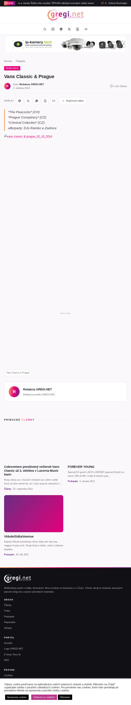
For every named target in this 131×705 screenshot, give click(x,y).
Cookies (8, 675)
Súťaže (8, 628)
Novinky (8, 61)
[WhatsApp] (36, 100)
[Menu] (86, 29)
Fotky (7, 610)
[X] (28, 100)
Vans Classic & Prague (17, 372)
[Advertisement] (65, 340)
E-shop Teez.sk (12, 654)
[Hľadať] (44, 29)
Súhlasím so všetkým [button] (44, 697)
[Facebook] (61, 29)
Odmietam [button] (65, 697)
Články (7, 605)
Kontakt (8, 643)
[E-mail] (53, 100)
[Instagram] (53, 29)
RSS (6, 660)
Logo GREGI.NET (13, 648)
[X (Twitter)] (69, 29)
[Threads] (77, 29)
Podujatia (20, 61)
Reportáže (9, 622)
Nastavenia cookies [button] (17, 697)
